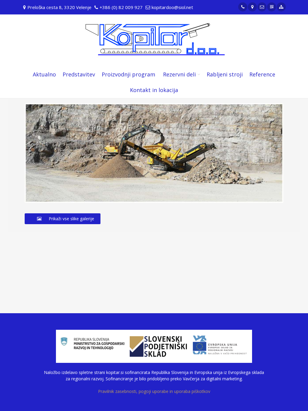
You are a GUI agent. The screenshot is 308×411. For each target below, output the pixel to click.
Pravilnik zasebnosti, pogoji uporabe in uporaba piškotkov (154, 391)
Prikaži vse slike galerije (71, 218)
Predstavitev (79, 74)
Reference (262, 74)
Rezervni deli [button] (179, 74)
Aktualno (44, 74)
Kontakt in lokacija (154, 90)
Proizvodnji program (128, 74)
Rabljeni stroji (225, 74)
